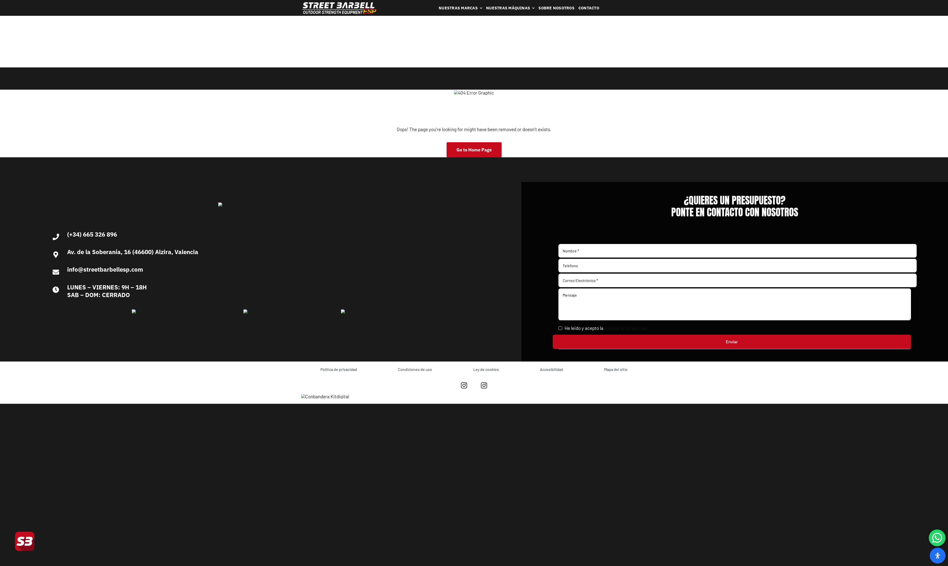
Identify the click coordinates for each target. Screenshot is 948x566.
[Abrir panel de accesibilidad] (938, 556)
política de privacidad (625, 328)
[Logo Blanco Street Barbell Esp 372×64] (339, 4)
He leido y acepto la (606, 328)
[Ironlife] (350, 312)
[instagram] (464, 385)
